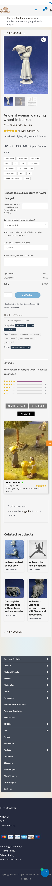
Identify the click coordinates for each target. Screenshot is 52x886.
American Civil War (12, 659)
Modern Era (9, 685)
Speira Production (22, 124)
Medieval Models (11, 672)
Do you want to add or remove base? (20, 220)
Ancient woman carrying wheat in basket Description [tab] (25, 371)
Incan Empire (10, 782)
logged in (26, 511)
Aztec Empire (9, 769)
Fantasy (7, 750)
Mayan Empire (10, 776)
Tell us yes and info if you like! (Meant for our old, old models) (12, 208)
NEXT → (21, 32)
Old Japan (8, 763)
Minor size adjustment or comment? (19, 255)
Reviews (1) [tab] (9, 362)
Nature (7, 737)
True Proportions (26, 338)
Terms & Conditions (10, 859)
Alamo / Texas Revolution (15, 704)
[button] (43, 39)
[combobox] (14, 247)
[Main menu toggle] (36, 10)
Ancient (7, 678)
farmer (36, 334)
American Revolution (13, 711)
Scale (6, 152)
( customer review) (28, 130)
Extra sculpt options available (17, 243)
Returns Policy (7, 850)
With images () (18, 406)
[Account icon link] (51, 10)
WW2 (6, 691)
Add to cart (27, 295)
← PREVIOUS (10, 32)
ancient (14, 334)
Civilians (8, 789)
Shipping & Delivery (11, 846)
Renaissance (9, 717)
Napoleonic (9, 698)
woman (9, 342)
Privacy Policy (7, 855)
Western (7, 665)
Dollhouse (8, 756)
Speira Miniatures (20, 347)
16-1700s (7, 724)
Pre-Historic (9, 743)
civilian (25, 334)
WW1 (6, 730)
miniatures (10, 338)
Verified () (39, 406)
